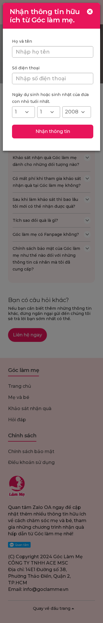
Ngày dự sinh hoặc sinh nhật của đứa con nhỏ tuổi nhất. (50, 98)
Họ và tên (22, 41)
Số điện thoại (25, 67)
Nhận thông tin (52, 131)
